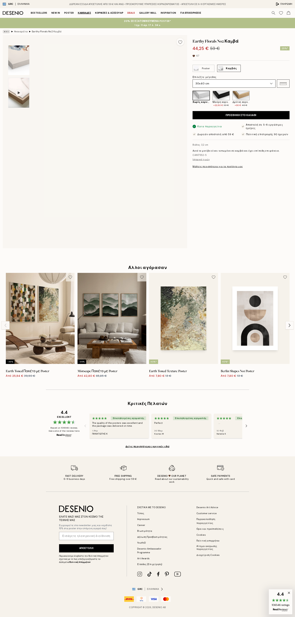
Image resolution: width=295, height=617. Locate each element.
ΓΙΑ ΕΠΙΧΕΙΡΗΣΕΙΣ (190, 12)
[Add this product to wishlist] (180, 42)
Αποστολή (86, 548)
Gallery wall (148, 12)
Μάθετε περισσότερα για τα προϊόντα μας (218, 166)
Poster (69, 12)
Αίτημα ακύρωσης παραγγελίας (206, 548)
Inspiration (168, 12)
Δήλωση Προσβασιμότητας (152, 536)
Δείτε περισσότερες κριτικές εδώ (147, 446)
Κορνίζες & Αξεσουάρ (109, 12)
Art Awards (143, 558)
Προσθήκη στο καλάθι (241, 115)
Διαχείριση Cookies (208, 555)
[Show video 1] (18, 93)
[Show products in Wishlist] (281, 13)
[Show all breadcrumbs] (6, 31)
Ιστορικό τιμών (201, 159)
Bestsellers (39, 12)
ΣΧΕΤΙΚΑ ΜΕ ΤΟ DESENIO (151, 507)
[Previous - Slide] (190, 99)
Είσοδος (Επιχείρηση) (149, 564)
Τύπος (140, 513)
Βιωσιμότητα (144, 531)
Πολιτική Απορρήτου (79, 562)
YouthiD (141, 542)
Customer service (206, 513)
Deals (131, 12)
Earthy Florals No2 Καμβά (46, 31)
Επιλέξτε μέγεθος (204, 77)
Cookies (201, 534)
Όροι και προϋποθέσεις (210, 528)
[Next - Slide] (292, 99)
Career (141, 525)
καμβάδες (84, 12)
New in (55, 12)
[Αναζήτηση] (273, 13)
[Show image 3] (18, 60)
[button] (283, 83)
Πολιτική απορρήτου (208, 540)
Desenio (157, 607)
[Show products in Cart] (288, 13)
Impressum (143, 519)
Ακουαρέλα (21, 31)
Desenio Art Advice (207, 507)
